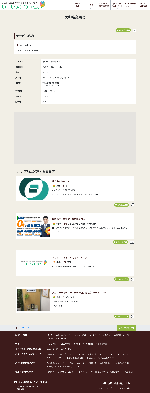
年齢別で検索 (101, 344)
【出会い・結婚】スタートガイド (86, 335)
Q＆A (49, 358)
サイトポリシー (128, 388)
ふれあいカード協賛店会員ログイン (101, 358)
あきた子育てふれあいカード (117, 5)
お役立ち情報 (64, 344)
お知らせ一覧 (52, 349)
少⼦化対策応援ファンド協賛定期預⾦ (106, 372)
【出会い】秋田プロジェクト (58, 338)
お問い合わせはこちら (119, 383)
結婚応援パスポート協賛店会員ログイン (63, 367)
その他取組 (128, 372)
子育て (91, 5)
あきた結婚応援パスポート (130, 5)
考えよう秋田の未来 (143, 5)
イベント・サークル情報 (83, 344)
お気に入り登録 (124, 30)
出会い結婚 (77, 5)
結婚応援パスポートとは (56, 363)
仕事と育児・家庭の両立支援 (104, 5)
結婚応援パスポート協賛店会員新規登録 (116, 363)
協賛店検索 (92, 354)
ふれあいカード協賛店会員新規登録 (69, 358)
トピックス (51, 344)
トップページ (23, 328)
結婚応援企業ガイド (122, 335)
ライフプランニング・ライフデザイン (73, 372)
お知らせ (106, 335)
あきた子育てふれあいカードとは (71, 354)
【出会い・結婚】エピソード (58, 335)
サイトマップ (106, 388)
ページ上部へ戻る (127, 328)
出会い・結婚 (21, 335)
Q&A (72, 363)
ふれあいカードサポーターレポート (114, 354)
